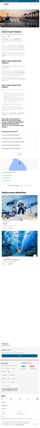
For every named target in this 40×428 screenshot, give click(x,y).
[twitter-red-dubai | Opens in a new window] (27, 185)
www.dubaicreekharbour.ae (7, 175)
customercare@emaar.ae (7, 180)
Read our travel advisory (15, 1)
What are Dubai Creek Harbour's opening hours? (11, 148)
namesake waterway (17, 39)
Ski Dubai (5, 224)
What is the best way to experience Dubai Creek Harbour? (13, 141)
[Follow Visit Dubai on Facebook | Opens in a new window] (2, 399)
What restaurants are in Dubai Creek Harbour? (11, 145)
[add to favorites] (34, 220)
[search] (32, 4)
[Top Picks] (34, 4)
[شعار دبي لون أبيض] (4, 396)
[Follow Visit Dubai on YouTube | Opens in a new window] (37, 399)
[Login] (36, 4)
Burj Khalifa (4, 55)
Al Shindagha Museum (8, 331)
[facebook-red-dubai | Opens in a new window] (24, 185)
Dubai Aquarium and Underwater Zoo (11, 259)
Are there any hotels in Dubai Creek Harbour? (10, 135)
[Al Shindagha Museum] (19, 315)
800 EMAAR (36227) (6, 177)
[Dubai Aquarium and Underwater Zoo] (19, 244)
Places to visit (5, 8)
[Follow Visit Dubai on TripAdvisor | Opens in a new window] (19, 399)
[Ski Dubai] (19, 208)
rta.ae (7, 104)
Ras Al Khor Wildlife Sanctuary (11, 121)
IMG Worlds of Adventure (8, 295)
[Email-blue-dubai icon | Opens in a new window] (30, 185)
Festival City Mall (13, 113)
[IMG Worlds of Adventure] (19, 279)
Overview (20, 154)
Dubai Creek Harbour (5, 39)
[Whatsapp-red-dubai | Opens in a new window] (21, 185)
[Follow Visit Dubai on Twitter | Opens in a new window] (28, 399)
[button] (35, 424)
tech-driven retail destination (19, 72)
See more (5, 339)
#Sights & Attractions (6, 345)
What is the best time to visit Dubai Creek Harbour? (12, 138)
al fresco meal (21, 46)
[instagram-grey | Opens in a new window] (10, 399)
